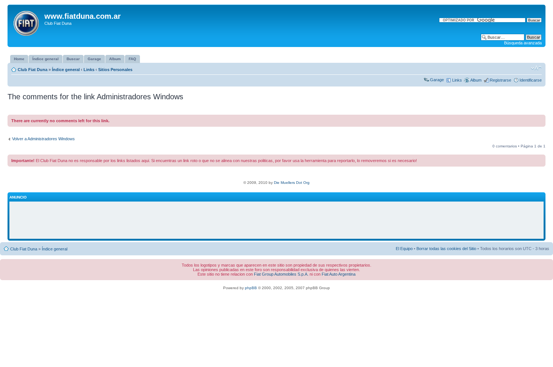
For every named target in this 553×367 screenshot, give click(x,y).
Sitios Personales (115, 69)
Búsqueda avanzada (523, 43)
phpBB (251, 288)
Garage (437, 79)
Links (89, 69)
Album (476, 80)
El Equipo (404, 248)
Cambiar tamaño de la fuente (536, 68)
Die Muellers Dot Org (292, 182)
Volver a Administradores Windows (43, 138)
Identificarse (531, 80)
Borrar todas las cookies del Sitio (446, 248)
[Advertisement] (276, 220)
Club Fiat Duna (32, 69)
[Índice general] (26, 21)
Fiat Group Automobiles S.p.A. (281, 274)
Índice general (66, 69)
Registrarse (500, 80)
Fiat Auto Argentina (339, 274)
